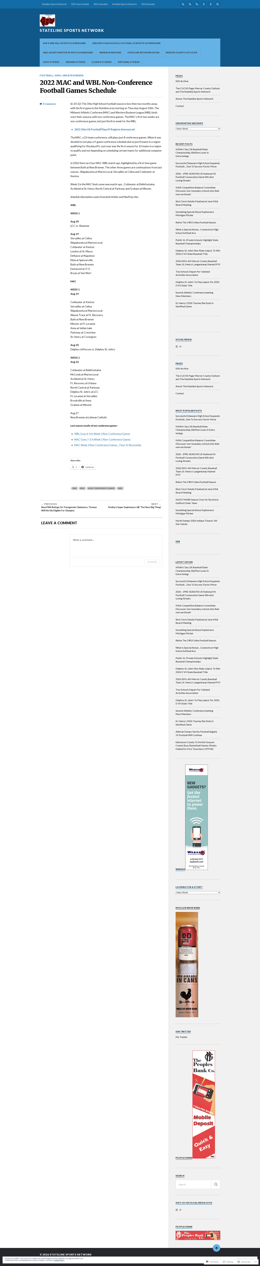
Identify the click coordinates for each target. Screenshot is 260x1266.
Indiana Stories (75, 62)
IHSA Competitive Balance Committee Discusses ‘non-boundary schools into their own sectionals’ (197, 191)
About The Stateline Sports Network (194, 98)
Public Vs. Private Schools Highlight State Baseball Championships (197, 242)
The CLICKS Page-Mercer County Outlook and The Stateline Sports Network (198, 90)
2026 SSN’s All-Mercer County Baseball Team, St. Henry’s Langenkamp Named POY (198, 263)
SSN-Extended (101, 4)
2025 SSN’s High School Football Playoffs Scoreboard (126, 43)
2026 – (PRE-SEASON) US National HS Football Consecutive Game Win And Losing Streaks (196, 177)
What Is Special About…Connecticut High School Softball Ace (197, 231)
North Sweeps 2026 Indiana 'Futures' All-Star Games (197, 522)
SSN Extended (148, 4)
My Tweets (181, 1036)
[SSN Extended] (210, 4)
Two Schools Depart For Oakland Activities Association (193, 273)
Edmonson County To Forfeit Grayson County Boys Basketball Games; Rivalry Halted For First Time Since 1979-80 (196, 745)
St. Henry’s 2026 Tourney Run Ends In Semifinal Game (195, 305)
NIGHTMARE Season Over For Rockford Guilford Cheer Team (197, 501)
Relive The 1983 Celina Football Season (196, 222)
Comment (152, 562)
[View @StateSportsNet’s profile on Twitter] (180, 347)
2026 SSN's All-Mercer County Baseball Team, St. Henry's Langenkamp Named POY (196, 471)
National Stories (129, 62)
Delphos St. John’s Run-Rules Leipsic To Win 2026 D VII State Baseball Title (198, 252)
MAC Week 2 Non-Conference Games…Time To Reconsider (108, 445)
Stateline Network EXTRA (143, 52)
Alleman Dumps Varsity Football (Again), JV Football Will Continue (196, 733)
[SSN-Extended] (197, 4)
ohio (57, 75)
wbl (120, 488)
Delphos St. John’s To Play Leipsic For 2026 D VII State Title (197, 283)
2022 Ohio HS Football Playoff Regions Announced (104, 129)
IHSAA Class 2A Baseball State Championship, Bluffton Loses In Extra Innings (192, 152)
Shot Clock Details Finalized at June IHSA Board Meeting (197, 203)
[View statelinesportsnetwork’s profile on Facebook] (177, 347)
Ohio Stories (51, 62)
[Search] (217, 4)
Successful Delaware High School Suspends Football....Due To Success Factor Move (198, 417)
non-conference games (101, 488)
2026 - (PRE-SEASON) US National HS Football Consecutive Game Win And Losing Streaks (195, 457)
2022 (75, 488)
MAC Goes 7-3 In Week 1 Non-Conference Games (102, 439)
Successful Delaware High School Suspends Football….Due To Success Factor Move (198, 165)
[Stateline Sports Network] (183, 4)
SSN (178, 541)
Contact (180, 105)
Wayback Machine (110, 52)
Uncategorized (73, 75)
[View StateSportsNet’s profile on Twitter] (180, 1210)
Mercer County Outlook (181, 52)
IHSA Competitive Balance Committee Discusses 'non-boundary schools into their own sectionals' (198, 443)
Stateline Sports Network (54, 4)
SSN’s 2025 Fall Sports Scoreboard (64, 43)
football (46, 75)
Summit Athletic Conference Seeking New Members (194, 294)
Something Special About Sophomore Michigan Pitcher (195, 213)
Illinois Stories (102, 62)
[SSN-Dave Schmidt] (190, 4)
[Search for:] (198, 1184)
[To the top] (216, 1248)
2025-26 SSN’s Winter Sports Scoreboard (68, 52)
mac (82, 488)
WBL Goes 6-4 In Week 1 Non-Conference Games (102, 433)
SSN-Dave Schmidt (80, 4)
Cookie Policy (59, 1260)
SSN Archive (182, 81)
